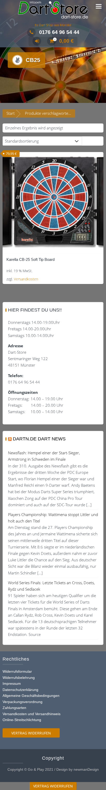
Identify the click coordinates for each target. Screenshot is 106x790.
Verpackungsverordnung (22, 702)
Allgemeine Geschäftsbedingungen (31, 696)
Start (10, 113)
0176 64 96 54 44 (59, 32)
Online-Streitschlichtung (22, 720)
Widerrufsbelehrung (19, 678)
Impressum (12, 683)
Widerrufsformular (17, 671)
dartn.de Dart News (39, 438)
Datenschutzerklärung (20, 690)
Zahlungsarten (14, 708)
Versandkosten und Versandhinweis (31, 714)
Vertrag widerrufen (31, 733)
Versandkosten (26, 279)
